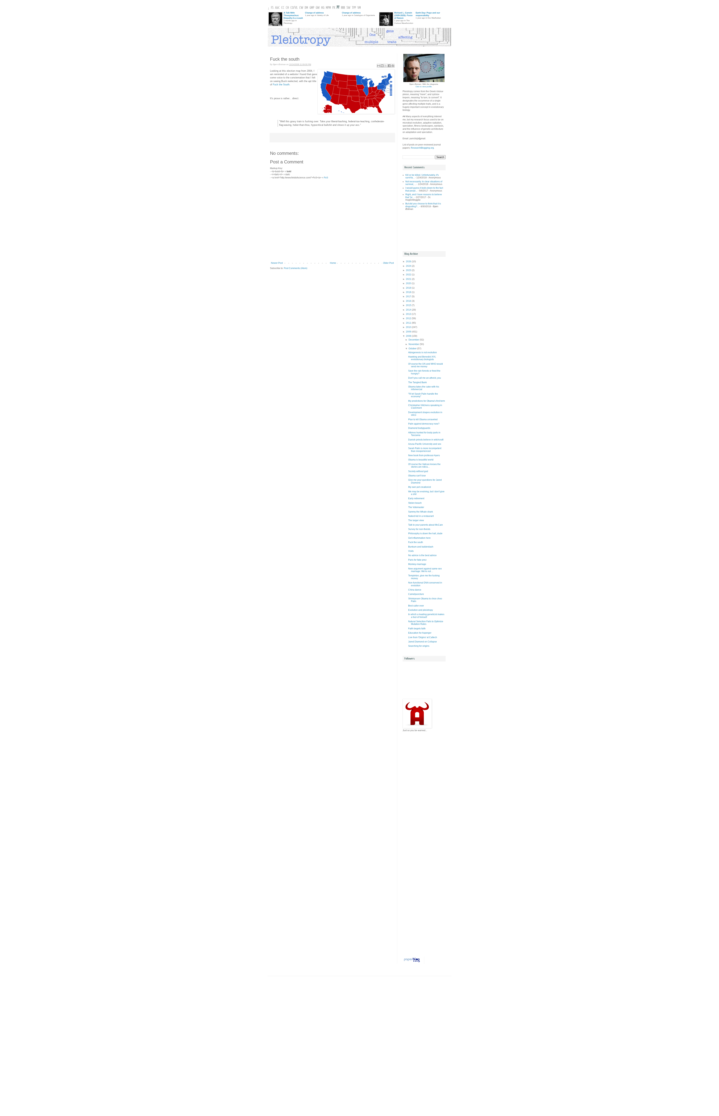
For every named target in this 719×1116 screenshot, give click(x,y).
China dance (414, 590)
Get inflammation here (419, 538)
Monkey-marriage (417, 564)
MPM (328, 8)
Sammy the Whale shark (420, 511)
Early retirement (416, 498)
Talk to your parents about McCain (425, 525)
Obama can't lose (417, 475)
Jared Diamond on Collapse (422, 641)
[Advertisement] (419, 231)
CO (292, 8)
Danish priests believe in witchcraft (425, 439)
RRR (343, 8)
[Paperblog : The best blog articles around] (412, 962)
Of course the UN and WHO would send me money (425, 365)
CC (282, 8)
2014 (409, 309)
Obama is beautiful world (420, 459)
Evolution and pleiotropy (420, 610)
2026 (409, 261)
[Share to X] (386, 66)
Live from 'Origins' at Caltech (422, 637)
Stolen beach (415, 503)
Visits (411, 551)
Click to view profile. (423, 87)
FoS (326, 177)
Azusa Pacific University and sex (424, 444)
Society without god (418, 471)
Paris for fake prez (417, 560)
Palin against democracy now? (423, 423)
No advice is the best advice (422, 555)
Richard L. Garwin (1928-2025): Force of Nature (403, 15)
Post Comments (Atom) (295, 268)
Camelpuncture (416, 594)
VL (296, 8)
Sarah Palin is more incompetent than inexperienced (424, 449)
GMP (312, 8)
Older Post (388, 263)
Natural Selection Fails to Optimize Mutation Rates (425, 622)
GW (318, 8)
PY (338, 8)
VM (359, 8)
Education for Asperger (419, 633)
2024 (409, 266)
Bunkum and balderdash (420, 546)
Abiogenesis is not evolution (422, 352)
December (414, 339)
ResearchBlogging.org (422, 148)
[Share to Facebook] (389, 66)
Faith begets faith (417, 628)
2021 (409, 279)
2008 (409, 336)
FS (272, 8)
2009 (409, 331)
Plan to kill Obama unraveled (423, 419)
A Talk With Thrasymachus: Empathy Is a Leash (293, 15)
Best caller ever (416, 605)
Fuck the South (281, 84)
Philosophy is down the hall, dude (425, 533)
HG (322, 8)
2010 (409, 327)
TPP (354, 8)
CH (287, 8)
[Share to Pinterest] (393, 66)
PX (333, 8)
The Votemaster (416, 507)
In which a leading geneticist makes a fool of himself (426, 615)
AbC (277, 8)
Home (333, 263)
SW (348, 8)
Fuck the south (415, 542)
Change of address (314, 13)
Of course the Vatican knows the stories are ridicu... (424, 465)
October (413, 348)
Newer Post (277, 263)
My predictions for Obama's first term (426, 401)
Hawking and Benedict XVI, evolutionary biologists (422, 358)
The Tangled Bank (417, 382)
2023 (409, 270)
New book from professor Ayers (424, 455)
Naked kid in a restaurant (421, 516)
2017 (409, 296)
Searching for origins (418, 646)
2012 (409, 318)
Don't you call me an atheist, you (424, 378)
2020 (409, 283)
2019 (409, 288)
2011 (409, 323)
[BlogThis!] (382, 66)
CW (301, 8)
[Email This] (378, 66)
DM (306, 8)
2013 (409, 314)
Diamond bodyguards (419, 428)
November (414, 344)
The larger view (416, 520)
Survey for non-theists (419, 529)
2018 (409, 292)
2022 (409, 274)
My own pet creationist (419, 487)
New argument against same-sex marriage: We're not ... (425, 570)
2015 (409, 305)
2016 (409, 301)
